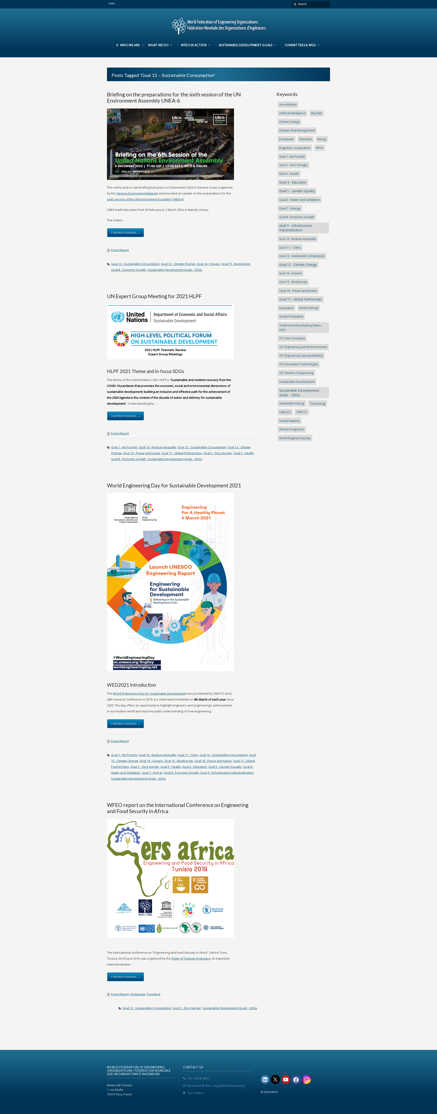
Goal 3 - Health (244, 453)
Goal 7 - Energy (152, 773)
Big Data (316, 113)
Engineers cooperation (294, 148)
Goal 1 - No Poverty (124, 447)
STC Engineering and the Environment (303, 347)
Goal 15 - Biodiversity (235, 264)
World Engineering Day (295, 438)
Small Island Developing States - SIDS (301, 327)
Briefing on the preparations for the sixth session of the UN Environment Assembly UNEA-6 (174, 97)
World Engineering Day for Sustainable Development (149, 693)
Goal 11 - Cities (188, 755)
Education (305, 139)
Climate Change (289, 122)
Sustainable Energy (291, 403)
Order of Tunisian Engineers (190, 958)
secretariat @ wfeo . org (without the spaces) (215, 1086)
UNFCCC (301, 412)
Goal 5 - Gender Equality (225, 767)
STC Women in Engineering (296, 373)
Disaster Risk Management (297, 130)
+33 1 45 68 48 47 (198, 1078)
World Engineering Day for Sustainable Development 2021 (174, 485)
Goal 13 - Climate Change (178, 264)
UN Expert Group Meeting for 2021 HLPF (154, 296)
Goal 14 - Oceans (208, 264)
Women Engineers (291, 429)
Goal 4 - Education (194, 767)
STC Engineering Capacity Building (301, 356)
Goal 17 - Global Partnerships (182, 453)
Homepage (137, 994)
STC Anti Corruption (292, 338)
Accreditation (288, 104)
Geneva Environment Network (137, 193)
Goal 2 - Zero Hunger (217, 453)
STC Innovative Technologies (298, 364)
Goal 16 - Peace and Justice (141, 453)
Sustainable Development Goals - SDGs (174, 270)
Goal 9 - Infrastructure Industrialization (227, 773)
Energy (322, 139)
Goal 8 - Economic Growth (128, 270)
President (153, 994)
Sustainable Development (297, 382)
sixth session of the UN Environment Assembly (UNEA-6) (145, 199)
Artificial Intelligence (292, 113)
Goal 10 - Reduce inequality (157, 447)
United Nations (289, 421)
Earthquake (286, 139)
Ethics (319, 148)
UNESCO (285, 412)
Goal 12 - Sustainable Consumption (135, 264)
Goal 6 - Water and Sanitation (299, 200)
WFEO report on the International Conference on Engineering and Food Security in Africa (177, 808)
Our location (195, 1093)
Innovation (286, 308)
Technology (317, 403)
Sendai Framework (291, 316)
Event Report (120, 250)
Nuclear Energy (308, 308)
